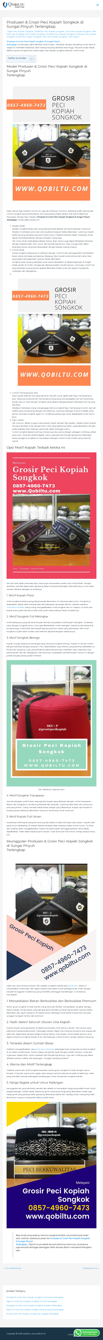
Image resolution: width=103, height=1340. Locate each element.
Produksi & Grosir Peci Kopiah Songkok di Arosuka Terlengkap (34, 1297)
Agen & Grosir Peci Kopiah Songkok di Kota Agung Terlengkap (35, 1309)
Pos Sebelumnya (12, 1268)
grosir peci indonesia (44, 1049)
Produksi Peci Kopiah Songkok (60, 34)
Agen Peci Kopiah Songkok (20, 31)
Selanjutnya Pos (91, 1268)
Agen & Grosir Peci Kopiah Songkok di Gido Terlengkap (31, 1301)
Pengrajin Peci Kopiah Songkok (30, 34)
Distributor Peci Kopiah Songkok (49, 31)
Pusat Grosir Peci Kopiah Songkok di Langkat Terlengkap (32, 1314)
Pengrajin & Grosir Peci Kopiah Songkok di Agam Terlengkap (34, 1305)
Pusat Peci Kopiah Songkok (28, 37)
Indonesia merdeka (15, 607)
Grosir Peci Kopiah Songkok (78, 31)
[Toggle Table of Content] (30, 58)
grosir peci (73, 986)
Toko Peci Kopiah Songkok (54, 37)
